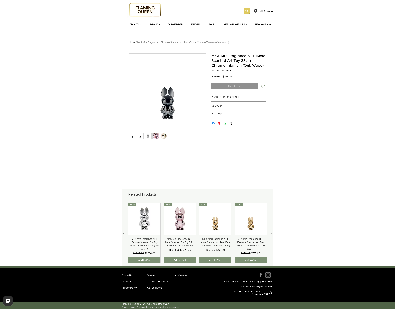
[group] (197, 233)
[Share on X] (231, 123)
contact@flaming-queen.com (256, 281)
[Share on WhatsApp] (225, 123)
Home (132, 42)
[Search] (247, 11)
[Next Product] (271, 233)
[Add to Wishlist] (263, 86)
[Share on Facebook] (213, 123)
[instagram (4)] (268, 275)
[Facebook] (261, 275)
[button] (271, 10)
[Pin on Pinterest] (219, 123)
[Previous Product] (124, 233)
